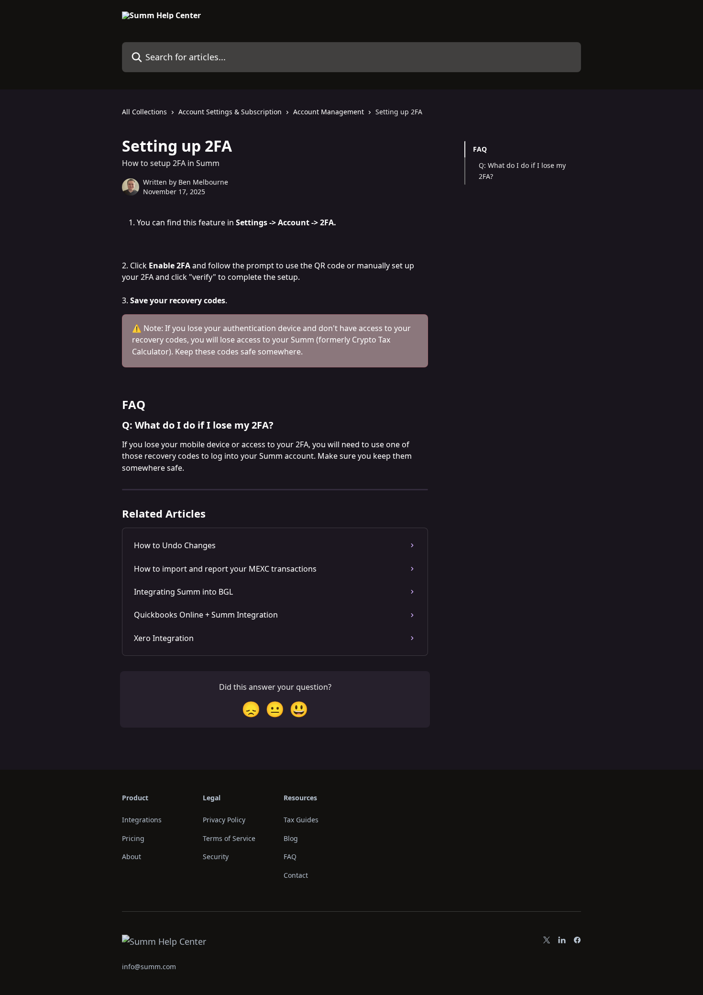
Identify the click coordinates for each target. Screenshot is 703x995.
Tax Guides (301, 819)
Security (216, 856)
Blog (291, 838)
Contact (296, 875)
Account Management (328, 111)
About (131, 856)
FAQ (480, 149)
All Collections (144, 111)
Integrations (142, 819)
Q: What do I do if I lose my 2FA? (522, 170)
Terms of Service (229, 838)
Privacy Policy (224, 819)
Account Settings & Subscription (230, 111)
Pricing (133, 838)
